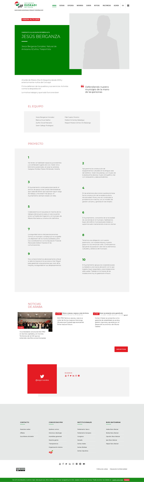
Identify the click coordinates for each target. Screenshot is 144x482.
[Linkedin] (73, 376)
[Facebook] (68, 376)
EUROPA (88, 5)
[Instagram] (76, 376)
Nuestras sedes (25, 429)
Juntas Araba (81, 443)
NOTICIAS (97, 5)
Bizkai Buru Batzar (112, 433)
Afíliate (22, 433)
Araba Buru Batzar (112, 429)
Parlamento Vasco (83, 429)
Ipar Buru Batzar (111, 440)
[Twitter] (70, 376)
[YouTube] (66, 376)
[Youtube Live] (84, 464)
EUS (123, 5)
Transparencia (53, 443)
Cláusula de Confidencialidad (118, 469)
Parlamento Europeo (84, 433)
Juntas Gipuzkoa (82, 451)
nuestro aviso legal (117, 480)
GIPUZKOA (70, 5)
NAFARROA (80, 5)
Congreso (80, 436)
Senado (79, 440)
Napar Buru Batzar (112, 443)
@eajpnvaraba (42, 380)
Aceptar (127, 480)
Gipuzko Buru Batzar (113, 436)
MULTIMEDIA (107, 5)
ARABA (54, 5)
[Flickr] (79, 376)
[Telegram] (80, 464)
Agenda (116, 5)
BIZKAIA (61, 5)
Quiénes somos (54, 429)
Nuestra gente (53, 440)
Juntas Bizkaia (82, 447)
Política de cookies (102, 469)
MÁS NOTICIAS (121, 349)
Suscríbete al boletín (27, 436)
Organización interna (55, 447)
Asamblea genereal (55, 436)
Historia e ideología (55, 433)
